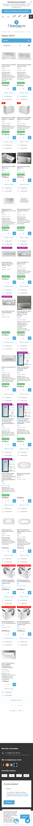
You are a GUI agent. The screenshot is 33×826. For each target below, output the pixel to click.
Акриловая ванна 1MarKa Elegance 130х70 (24, 65)
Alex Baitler (19, 266)
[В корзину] (14, 88)
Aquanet (4, 533)
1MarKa (3, 68)
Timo (3, 314)
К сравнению (8, 99)
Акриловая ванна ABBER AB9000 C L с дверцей (9, 118)
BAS (18, 535)
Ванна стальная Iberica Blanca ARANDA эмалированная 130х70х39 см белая (8, 665)
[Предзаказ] (29, 501)
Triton (18, 212)
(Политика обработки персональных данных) (18, 794)
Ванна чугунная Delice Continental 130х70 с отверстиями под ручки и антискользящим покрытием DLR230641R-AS (9, 477)
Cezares (4, 214)
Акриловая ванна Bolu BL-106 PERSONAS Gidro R (9, 622)
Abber (3, 121)
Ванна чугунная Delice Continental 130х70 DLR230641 (23, 368)
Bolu (3, 585)
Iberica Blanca (5, 669)
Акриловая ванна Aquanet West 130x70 (8, 530)
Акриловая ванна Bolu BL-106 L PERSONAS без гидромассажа (8, 581)
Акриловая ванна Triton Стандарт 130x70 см (23, 210)
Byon (3, 370)
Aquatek (4, 267)
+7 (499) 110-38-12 (12, 753)
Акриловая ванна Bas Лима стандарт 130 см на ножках (24, 531)
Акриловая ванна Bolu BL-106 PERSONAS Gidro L (24, 580)
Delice (18, 372)
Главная (4, 31)
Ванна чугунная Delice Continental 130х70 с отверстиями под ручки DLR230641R (23, 421)
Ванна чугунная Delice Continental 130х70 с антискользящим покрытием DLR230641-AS (8, 422)
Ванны (9, 31)
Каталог (31, 17)
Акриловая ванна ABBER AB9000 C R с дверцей (24, 118)
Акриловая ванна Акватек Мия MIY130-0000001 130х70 (8, 264)
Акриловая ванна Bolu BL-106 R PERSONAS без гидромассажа (23, 623)
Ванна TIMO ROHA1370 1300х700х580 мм (8, 312)
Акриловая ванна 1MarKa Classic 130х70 (9, 65)
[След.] (21, 705)
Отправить (9, 802)
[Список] (29, 45)
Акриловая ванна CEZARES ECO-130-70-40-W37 (9, 211)
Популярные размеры (19, 31)
